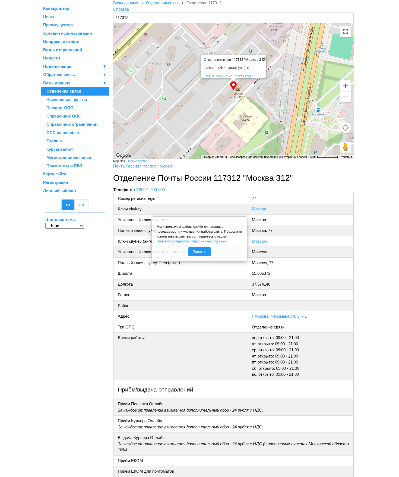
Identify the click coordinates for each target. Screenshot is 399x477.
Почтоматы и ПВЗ (62, 165)
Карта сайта (54, 174)
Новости (51, 58)
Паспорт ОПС (58, 107)
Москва (259, 209)
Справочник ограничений (70, 124)
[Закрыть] (262, 57)
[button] (233, 86)
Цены (48, 16)
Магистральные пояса (67, 157)
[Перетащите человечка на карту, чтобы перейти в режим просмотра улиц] (345, 147)
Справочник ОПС (62, 116)
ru (68, 204)
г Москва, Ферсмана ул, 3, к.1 (279, 316)
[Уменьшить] (345, 96)
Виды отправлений (62, 50)
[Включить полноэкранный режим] (345, 31)
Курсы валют (58, 149)
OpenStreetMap (136, 161)
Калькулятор (56, 8)
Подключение (75, 66)
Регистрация (55, 182)
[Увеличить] (345, 85)
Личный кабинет (59, 190)
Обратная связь (75, 74)
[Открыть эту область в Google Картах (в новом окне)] (123, 155)
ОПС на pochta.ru (62, 132)
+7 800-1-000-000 (149, 189)
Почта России (215, 76)
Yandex (234, 76)
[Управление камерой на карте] (345, 127)
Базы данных (56, 83)
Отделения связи (62, 91)
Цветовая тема (60, 219)
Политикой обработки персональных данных (191, 241)
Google (248, 76)
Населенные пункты (65, 99)
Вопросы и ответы (62, 41)
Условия (346, 157)
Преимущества (58, 25)
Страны (52, 140)
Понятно (199, 252)
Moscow (259, 241)
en (81, 204)
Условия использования (67, 33)
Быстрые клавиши (214, 157)
